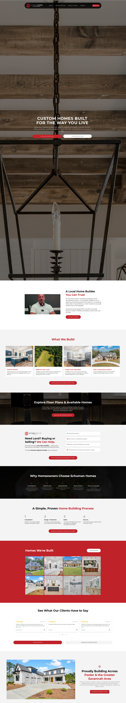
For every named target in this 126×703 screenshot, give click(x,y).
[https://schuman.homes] (34, 5)
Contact (82, 5)
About (51, 5)
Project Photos (60, 5)
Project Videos (73, 5)
